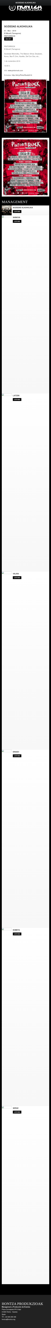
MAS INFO (8, 39)
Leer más (17, 211)
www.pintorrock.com (15, 70)
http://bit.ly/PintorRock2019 (22, 75)
